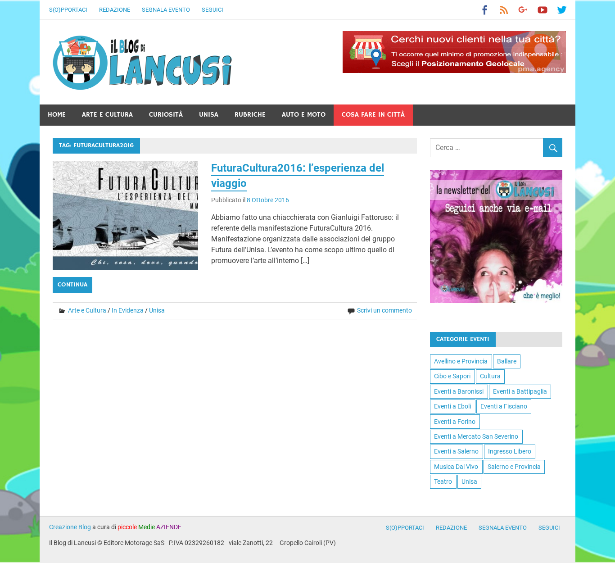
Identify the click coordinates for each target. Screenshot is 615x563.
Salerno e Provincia (514, 466)
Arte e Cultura (107, 114)
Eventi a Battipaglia (520, 391)
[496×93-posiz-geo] (454, 70)
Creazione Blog (70, 527)
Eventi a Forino (454, 421)
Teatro (443, 481)
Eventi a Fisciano (503, 406)
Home (57, 114)
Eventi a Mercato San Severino (476, 436)
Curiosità (166, 114)
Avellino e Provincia (461, 361)
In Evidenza (128, 310)
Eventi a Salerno (456, 451)
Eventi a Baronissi (459, 391)
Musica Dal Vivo (456, 466)
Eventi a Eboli (452, 406)
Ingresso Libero (509, 451)
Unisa (208, 114)
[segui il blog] (496, 300)
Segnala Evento (166, 9)
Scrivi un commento (384, 310)
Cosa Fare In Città (373, 114)
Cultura (490, 376)
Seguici (212, 9)
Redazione (114, 9)
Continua (72, 285)
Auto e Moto (304, 114)
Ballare (506, 361)
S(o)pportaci (68, 9)
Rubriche (250, 114)
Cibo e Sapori (452, 376)
